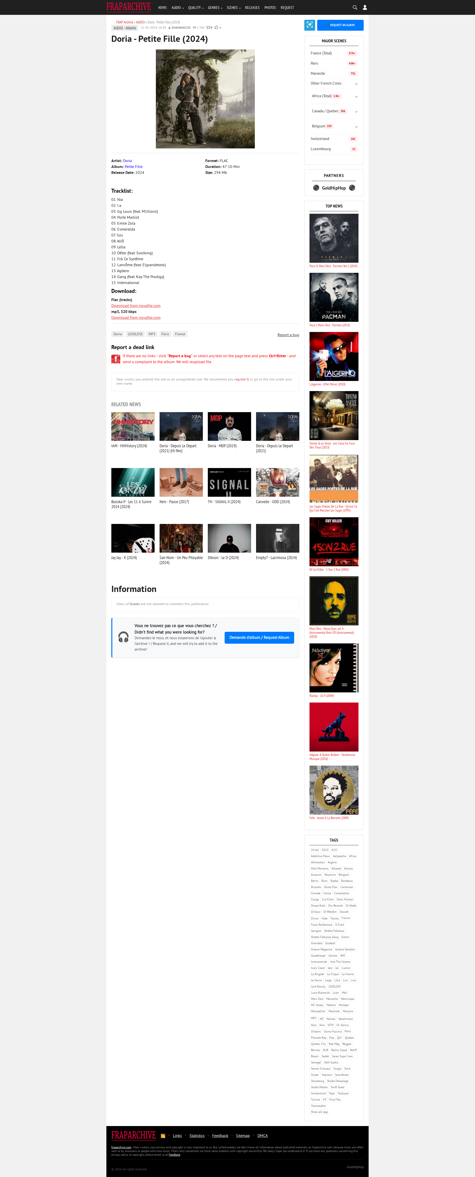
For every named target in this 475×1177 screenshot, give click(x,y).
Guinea (333, 956)
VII (324, 1100)
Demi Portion (345, 900)
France (180, 334)
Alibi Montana (320, 869)
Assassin (316, 875)
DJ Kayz (315, 912)
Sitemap (243, 1135)
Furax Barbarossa (321, 925)
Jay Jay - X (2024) (124, 557)
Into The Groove (340, 962)
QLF (339, 1038)
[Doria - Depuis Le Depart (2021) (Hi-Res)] (181, 426)
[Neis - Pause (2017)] (181, 482)
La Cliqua (333, 974)
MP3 (152, 334)
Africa (352, 856)
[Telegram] (309, 25)
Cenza (327, 893)
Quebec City (318, 1044)
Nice (313, 1025)
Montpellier (318, 1011)
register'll (242, 379)
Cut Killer (328, 900)
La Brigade (317, 974)
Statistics (197, 1135)
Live (353, 981)
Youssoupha (318, 1106)
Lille (337, 981)
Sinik (347, 1069)
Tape (332, 1094)
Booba (334, 881)
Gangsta (316, 931)
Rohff (353, 1050)
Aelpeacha (339, 856)
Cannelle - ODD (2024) (273, 501)
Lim (345, 981)
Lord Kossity (318, 987)
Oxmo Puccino (333, 1032)
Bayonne (330, 875)
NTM (330, 1025)
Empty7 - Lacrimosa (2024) (276, 557)
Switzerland (333, 139)
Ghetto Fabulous (334, 931)
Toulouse (343, 1094)
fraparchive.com (121, 1148)
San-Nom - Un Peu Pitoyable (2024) (181, 560)
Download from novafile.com (136, 306)
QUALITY (194, 7)
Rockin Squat (339, 1050)
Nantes (331, 1019)
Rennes (315, 1050)
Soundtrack (342, 1075)
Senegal (316, 1063)
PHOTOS (270, 7)
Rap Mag (334, 1044)
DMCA (263, 1135)
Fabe (325, 919)
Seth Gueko (331, 1063)
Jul (337, 968)
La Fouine (348, 974)
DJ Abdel (351, 906)
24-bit (315, 850)
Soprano (327, 1075)
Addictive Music (320, 856)
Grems (345, 937)
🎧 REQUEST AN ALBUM (340, 25)
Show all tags (319, 1112)
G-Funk (339, 925)
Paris (165, 334)
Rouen (315, 1057)
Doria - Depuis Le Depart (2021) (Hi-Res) (178, 448)
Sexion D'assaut (321, 1069)
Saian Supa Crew (342, 1057)
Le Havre (316, 981)
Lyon (336, 993)
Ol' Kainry (342, 1025)
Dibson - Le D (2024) (223, 557)
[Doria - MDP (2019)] (229, 426)
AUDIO (176, 7)
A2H (334, 850)
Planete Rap (318, 1038)
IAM (342, 956)
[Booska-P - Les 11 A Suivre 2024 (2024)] (133, 482)
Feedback (220, 1135)
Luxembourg (333, 149)
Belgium (322, 126)
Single (337, 1069)
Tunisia (315, 1100)
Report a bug (288, 335)
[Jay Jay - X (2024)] (133, 538)
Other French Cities (326, 83)
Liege (328, 981)
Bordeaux (347, 881)
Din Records (335, 906)
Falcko (335, 919)
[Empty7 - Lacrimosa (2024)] (277, 538)
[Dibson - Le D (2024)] (229, 538)
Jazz (330, 968)
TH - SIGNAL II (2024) (224, 501)
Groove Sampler (345, 950)
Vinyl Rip (334, 1100)
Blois (324, 881)
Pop (331, 1038)
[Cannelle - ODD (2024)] (277, 482)
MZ (322, 1019)
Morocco (348, 1011)
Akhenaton (318, 863)
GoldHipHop (355, 1167)
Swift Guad (337, 1087)
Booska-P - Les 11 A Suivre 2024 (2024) (131, 504)
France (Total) (333, 53)
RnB (325, 1050)
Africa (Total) (326, 96)
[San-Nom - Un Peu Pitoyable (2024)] (181, 538)
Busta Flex (330, 887)
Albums (131, 28)
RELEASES (252, 7)
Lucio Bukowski (320, 993)
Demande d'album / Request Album (259, 637)
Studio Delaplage (337, 1081)
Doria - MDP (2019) (222, 445)
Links (177, 1135)
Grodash (330, 943)
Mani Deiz (317, 999)
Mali (344, 993)
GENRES (213, 7)
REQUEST (287, 7)
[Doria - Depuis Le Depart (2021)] (277, 426)
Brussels (316, 887)
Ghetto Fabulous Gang (324, 937)
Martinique (347, 999)
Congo (315, 900)
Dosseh (344, 912)
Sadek (325, 1057)
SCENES (232, 7)
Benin (314, 881)
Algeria (332, 863)
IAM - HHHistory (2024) (129, 445)
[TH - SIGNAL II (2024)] (229, 482)
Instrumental (319, 962)
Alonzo (348, 869)
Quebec (349, 1038)
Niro (322, 1025)
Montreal (334, 1011)
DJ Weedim (330, 912)
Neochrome (345, 1019)
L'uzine (346, 968)
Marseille (333, 73)
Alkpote (336, 869)
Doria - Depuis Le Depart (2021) (274, 448)
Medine (331, 1005)
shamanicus (180, 28)
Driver (315, 919)
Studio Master (319, 1087)
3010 (325, 850)
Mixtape (344, 1005)
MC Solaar (317, 1005)
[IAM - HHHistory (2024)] (133, 426)
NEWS (162, 7)
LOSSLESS (135, 334)
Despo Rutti (318, 906)
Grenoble (316, 943)
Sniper (315, 1075)
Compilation (341, 893)
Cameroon (346, 887)
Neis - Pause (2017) (174, 501)
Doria (118, 334)
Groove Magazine (321, 950)
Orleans (316, 1032)
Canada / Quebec (328, 111)
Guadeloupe (318, 956)
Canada (315, 893)
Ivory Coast (318, 968)
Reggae (346, 1044)
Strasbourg (317, 1081)
